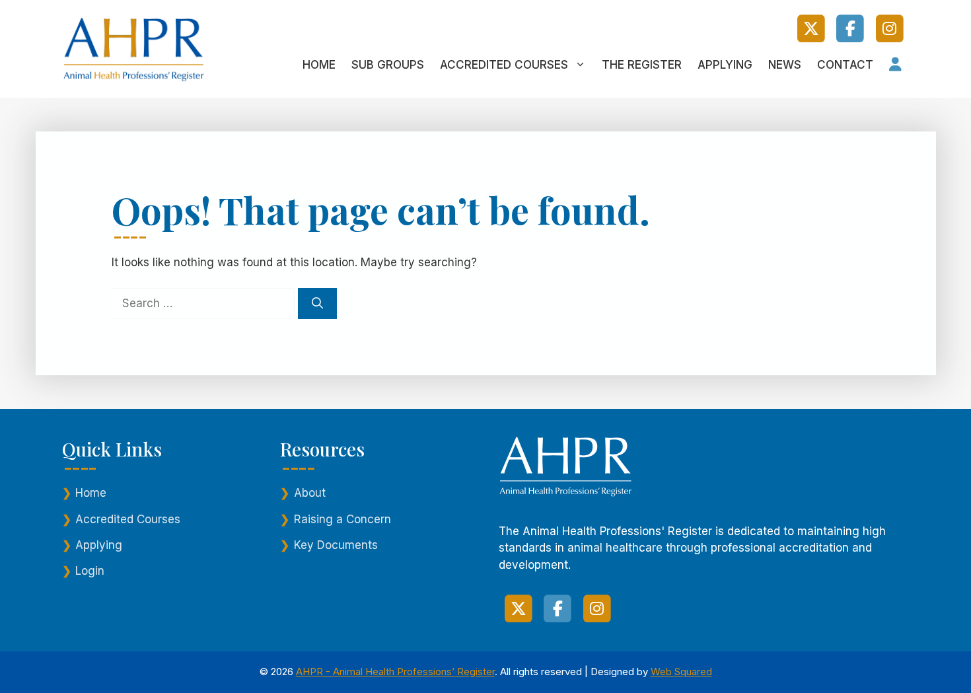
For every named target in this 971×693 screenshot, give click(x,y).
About (310, 492)
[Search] (317, 304)
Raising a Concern (342, 519)
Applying (725, 64)
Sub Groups (387, 64)
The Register (642, 64)
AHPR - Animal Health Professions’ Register (395, 671)
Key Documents (336, 545)
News (784, 64)
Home (319, 64)
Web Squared (681, 671)
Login (89, 570)
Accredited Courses (504, 64)
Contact (845, 64)
